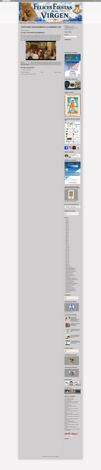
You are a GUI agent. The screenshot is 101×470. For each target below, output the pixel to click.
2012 (66, 246)
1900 (66, 222)
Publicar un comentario (26, 69)
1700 (66, 219)
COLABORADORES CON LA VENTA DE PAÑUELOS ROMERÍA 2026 (75, 342)
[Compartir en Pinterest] (30, 62)
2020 (66, 257)
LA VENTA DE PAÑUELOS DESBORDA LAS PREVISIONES (75, 324)
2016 (66, 251)
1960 (66, 229)
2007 (24, 64)
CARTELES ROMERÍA (70, 268)
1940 (66, 226)
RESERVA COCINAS (69, 285)
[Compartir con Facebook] (28, 62)
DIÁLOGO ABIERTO (69, 275)
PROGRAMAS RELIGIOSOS (71, 283)
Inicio (42, 72)
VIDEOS (64, 22)
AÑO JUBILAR (68, 267)
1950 (66, 228)
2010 (66, 243)
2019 (66, 255)
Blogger (57, 456)
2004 (66, 235)
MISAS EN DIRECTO (69, 282)
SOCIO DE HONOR (69, 287)
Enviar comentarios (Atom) (31, 74)
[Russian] (75, 434)
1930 (66, 225)
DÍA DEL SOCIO (68, 272)
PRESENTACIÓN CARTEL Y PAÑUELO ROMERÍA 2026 (75, 330)
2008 (66, 240)
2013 (66, 247)
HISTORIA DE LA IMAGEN (70, 278)
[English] (65, 434)
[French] (67, 434)
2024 (66, 262)
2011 (66, 244)
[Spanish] (77, 434)
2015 (66, 250)
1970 (66, 230)
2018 (66, 254)
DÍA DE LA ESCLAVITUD (70, 271)
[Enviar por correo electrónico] (25, 62)
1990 (66, 233)
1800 (66, 221)
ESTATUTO (68, 276)
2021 (66, 258)
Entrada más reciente (25, 72)
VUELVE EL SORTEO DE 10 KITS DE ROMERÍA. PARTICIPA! (75, 336)
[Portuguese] (73, 434)
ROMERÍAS (68, 286)
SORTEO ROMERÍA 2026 (70, 290)
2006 (66, 237)
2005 (66, 236)
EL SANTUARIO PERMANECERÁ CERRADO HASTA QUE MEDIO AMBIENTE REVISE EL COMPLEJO (74, 319)
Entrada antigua (58, 72)
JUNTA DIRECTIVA (31, 22)
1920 (66, 223)
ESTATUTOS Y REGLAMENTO (43, 22)
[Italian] (71, 434)
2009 (66, 242)
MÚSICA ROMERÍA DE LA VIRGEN (74, 22)
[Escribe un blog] (26, 62)
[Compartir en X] (27, 62)
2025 (66, 264)
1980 (66, 232)
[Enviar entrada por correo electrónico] (23, 62)
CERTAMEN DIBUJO (69, 269)
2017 (66, 253)
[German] (69, 434)
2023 (66, 261)
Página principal (23, 22)
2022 (66, 260)
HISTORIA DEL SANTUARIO (55, 22)
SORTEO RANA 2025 (70, 289)
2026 (66, 265)
